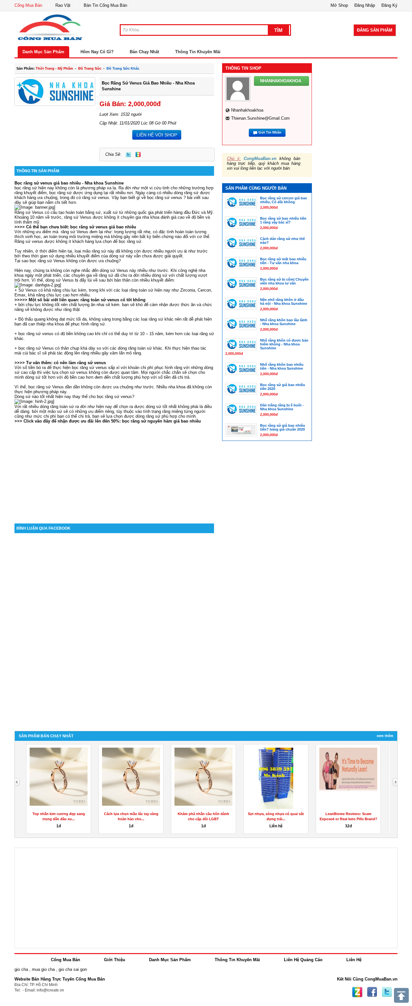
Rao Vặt (62, 5)
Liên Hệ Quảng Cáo (303, 959)
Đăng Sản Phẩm (374, 30)
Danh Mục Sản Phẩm (43, 51)
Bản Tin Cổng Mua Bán (105, 5)
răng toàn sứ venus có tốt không (112, 299)
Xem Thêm (385, 736)
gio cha (21, 969)
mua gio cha (43, 969)
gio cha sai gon (73, 969)
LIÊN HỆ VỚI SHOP (156, 134)
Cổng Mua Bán (28, 5)
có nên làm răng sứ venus (80, 362)
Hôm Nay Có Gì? (97, 51)
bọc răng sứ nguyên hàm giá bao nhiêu (161, 421)
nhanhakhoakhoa (247, 110)
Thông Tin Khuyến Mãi (197, 51)
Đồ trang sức (89, 68)
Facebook (372, 992)
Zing (138, 154)
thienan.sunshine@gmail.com (260, 118)
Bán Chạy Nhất (144, 51)
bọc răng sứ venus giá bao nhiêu (103, 226)
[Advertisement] (114, 468)
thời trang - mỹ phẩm (54, 68)
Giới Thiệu (114, 959)
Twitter (128, 154)
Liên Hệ (353, 959)
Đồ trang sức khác (123, 68)
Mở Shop (339, 5)
